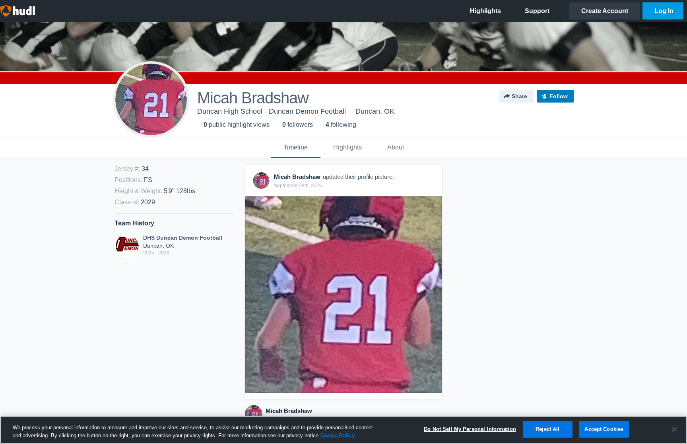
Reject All (547, 429)
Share (519, 96)
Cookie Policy (337, 435)
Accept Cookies (603, 429)
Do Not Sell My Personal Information (470, 429)
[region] (343, 430)
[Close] (674, 429)
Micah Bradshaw (289, 410)
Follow (558, 96)
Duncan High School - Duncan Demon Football (271, 111)
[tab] (295, 148)
